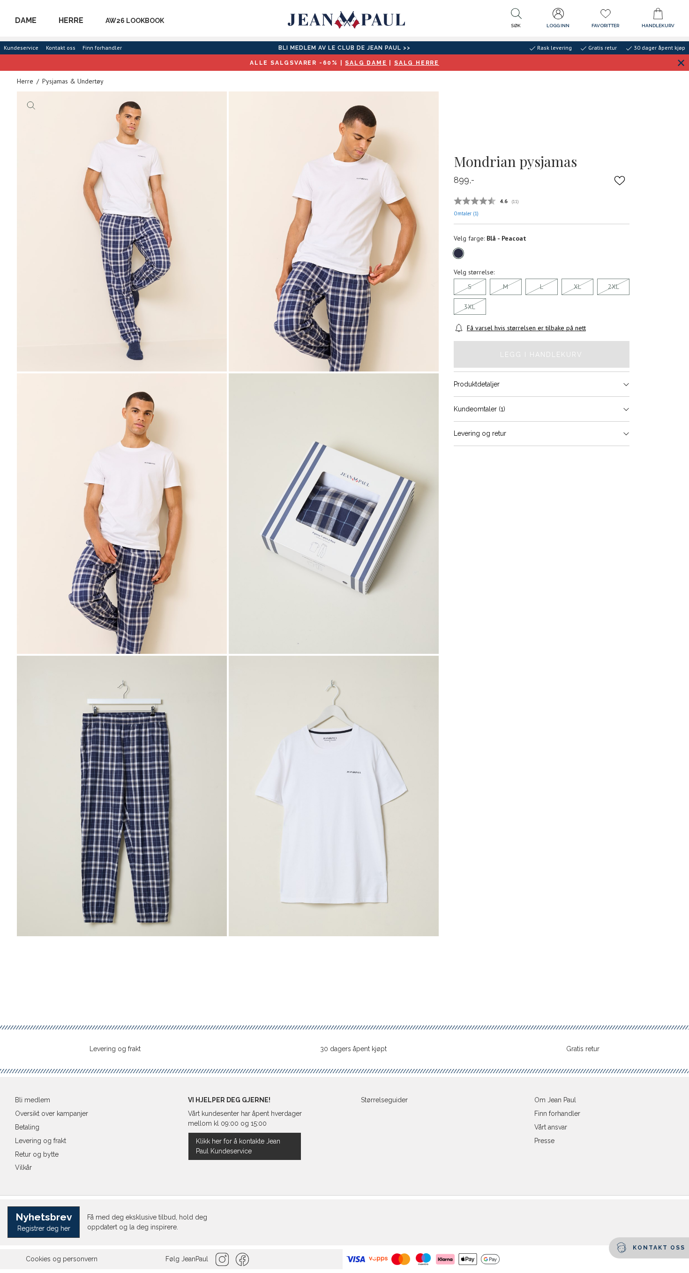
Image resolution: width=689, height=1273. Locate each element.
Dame (26, 20)
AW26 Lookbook (134, 20)
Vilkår (23, 1167)
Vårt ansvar (550, 1127)
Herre (71, 20)
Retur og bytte (37, 1154)
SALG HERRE (416, 63)
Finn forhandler (102, 47)
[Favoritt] (619, 181)
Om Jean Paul (555, 1100)
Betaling (27, 1127)
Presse (544, 1140)
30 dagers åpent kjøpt (353, 1049)
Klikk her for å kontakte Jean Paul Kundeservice (238, 1146)
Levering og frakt (115, 1049)
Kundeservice (21, 47)
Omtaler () (466, 213)
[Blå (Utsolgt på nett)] (458, 253)
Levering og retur (480, 433)
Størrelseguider (384, 1100)
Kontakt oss (60, 47)
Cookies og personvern (61, 1259)
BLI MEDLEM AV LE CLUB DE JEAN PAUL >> (344, 48)
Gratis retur (582, 1049)
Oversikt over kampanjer (51, 1113)
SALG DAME (366, 63)
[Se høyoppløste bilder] (122, 231)
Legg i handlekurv (541, 354)
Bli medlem (32, 1100)
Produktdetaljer (477, 384)
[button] (516, 20)
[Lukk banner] (681, 62)
